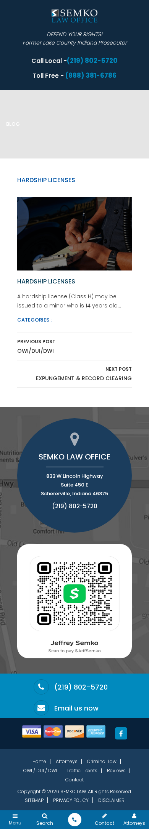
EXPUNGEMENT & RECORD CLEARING (84, 374)
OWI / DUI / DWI (40, 770)
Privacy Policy (71, 800)
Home (39, 761)
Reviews (116, 770)
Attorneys (67, 761)
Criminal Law (102, 761)
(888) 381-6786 (91, 75)
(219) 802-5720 (92, 60)
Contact (74, 779)
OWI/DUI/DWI (36, 346)
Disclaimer (111, 800)
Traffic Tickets (81, 770)
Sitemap (34, 800)
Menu (15, 822)
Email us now (76, 708)
